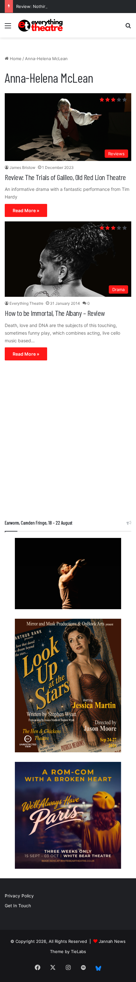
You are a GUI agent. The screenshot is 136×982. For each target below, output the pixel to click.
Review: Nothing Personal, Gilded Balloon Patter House (70, 6)
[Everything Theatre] (41, 25)
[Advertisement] (68, 441)
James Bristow (22, 167)
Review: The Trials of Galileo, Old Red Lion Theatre (65, 177)
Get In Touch (18, 905)
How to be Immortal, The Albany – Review (55, 312)
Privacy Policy (19, 895)
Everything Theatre (26, 303)
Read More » (26, 210)
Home (15, 58)
